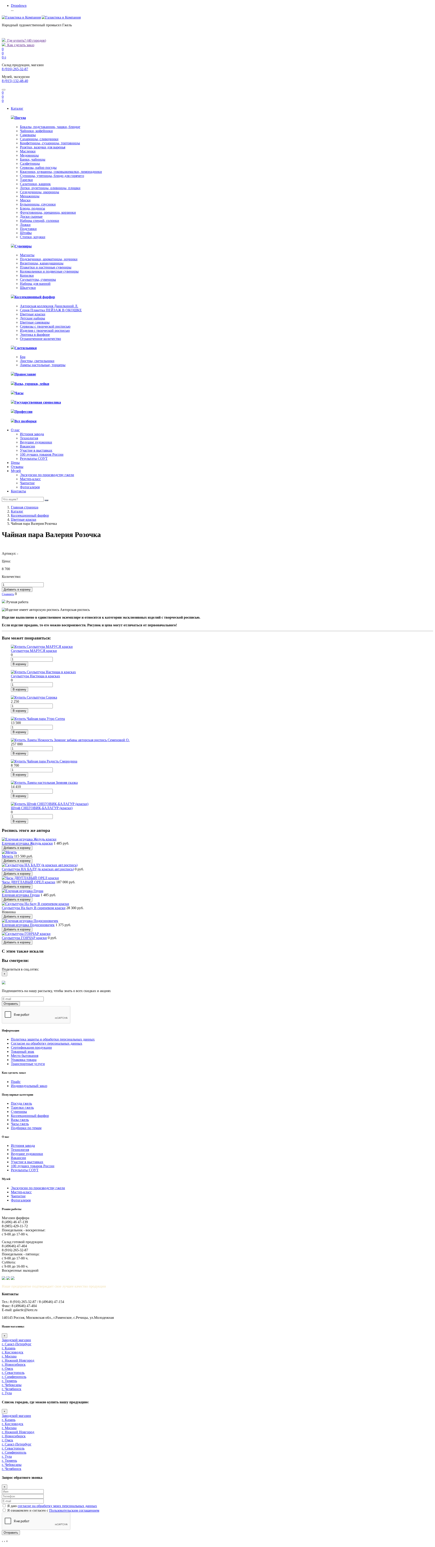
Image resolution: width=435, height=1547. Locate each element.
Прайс (16, 1082)
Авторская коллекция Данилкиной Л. (49, 306)
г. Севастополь (13, 1373)
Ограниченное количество (40, 339)
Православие (25, 374)
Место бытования (24, 1056)
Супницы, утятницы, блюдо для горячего (52, 176)
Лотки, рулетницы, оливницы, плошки (50, 188)
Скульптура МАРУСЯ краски (34, 651)
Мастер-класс (30, 479)
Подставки (28, 229)
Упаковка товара (23, 1060)
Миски (25, 200)
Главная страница (24, 507)
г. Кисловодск (12, 1352)
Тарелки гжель (22, 1107)
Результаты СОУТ (34, 458)
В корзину (19, 664)
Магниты (27, 255)
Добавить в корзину (17, 589)
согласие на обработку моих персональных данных (57, 1506)
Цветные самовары (35, 322)
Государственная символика (37, 402)
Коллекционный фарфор (34, 297)
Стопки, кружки (32, 237)
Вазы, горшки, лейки (31, 384)
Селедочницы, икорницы (39, 192)
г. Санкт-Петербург (16, 1344)
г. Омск (7, 1368)
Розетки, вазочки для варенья (42, 147)
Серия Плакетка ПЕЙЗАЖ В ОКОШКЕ (51, 310)
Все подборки (25, 421)
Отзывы (17, 467)
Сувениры (23, 246)
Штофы (26, 233)
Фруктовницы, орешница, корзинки (48, 212)
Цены (15, 463)
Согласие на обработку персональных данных (46, 1043)
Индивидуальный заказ (29, 1086)
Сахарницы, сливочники (39, 139)
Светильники (25, 348)
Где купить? (25, 40)
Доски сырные (31, 216)
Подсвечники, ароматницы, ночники (48, 259)
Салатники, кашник (35, 184)
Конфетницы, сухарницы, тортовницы (50, 143)
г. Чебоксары (12, 1385)
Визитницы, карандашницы (41, 263)
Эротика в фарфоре (35, 335)
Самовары (28, 135)
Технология (29, 438)
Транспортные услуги (28, 1064)
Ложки (25, 225)
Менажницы (29, 196)
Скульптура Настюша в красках (35, 676)
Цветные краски (32, 314)
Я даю (52, 1506)
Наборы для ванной (35, 284)
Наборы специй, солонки (39, 221)
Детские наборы (32, 318)
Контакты (18, 491)
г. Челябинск (11, 1389)
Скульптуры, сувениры (38, 279)
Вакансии (27, 446)
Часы (19, 393)
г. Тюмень (9, 1381)
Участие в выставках (36, 450)
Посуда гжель (21, 1103)
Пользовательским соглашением (74, 1510)
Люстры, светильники (37, 361)
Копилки (27, 275)
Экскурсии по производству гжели (47, 475)
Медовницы (29, 155)
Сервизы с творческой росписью (45, 326)
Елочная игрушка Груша (21, 895)
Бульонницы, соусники (38, 204)
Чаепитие (27, 483)
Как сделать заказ (19, 45)
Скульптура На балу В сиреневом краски (33, 908)
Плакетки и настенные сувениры (45, 267)
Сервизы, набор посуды (38, 167)
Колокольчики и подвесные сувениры (49, 271)
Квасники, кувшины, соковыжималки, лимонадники (61, 172)
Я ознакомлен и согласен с (53, 1510)
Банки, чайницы (32, 159)
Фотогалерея (30, 487)
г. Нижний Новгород (18, 1360)
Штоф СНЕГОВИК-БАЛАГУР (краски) (41, 808)
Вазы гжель (20, 1120)
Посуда (20, 118)
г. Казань (8, 1348)
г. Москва (9, 1356)
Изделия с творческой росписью (45, 330)
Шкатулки (28, 288)
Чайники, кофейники (36, 131)
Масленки (28, 151)
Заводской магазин (16, 1340)
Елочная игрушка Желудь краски (27, 843)
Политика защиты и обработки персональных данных (53, 1039)
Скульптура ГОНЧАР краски (24, 938)
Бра (22, 357)
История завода (32, 434)
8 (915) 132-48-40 (15, 81)
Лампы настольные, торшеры (42, 365)
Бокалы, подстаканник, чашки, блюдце (50, 127)
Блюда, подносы (32, 208)
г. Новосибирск (14, 1364)
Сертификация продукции (31, 1047)
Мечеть (7, 856)
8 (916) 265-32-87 (15, 69)
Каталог (17, 108)
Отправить (11, 1003)
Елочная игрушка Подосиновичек (28, 925)
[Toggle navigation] (3, 89)
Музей (16, 471)
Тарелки (26, 180)
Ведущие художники (36, 442)
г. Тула (7, 1393)
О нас (15, 430)
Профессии (23, 412)
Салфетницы (30, 163)
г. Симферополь (14, 1377)
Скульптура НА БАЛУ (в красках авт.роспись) (38, 869)
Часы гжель (20, 1124)
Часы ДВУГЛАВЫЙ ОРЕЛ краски (28, 882)
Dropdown (19, 5)
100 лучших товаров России (41, 454)
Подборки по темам (26, 1128)
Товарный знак (22, 1051)
